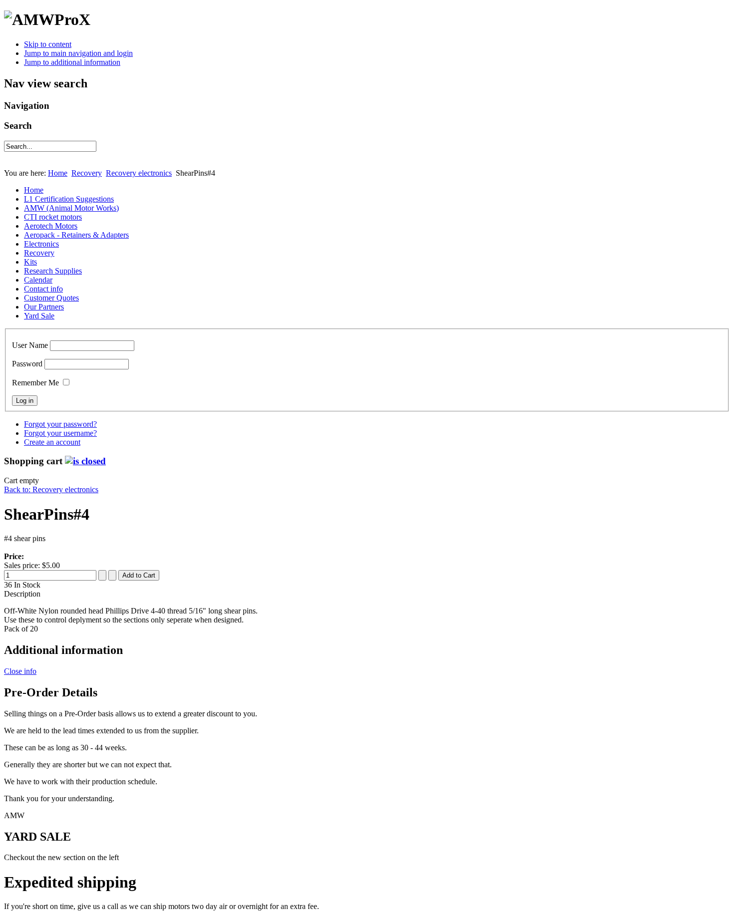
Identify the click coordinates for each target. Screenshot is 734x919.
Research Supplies (53, 271)
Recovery (86, 173)
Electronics (41, 244)
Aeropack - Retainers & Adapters (76, 235)
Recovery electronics (139, 173)
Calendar (38, 280)
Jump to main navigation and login (78, 53)
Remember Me (35, 382)
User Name (30, 345)
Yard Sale (39, 315)
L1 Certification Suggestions (69, 199)
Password (27, 363)
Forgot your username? (60, 433)
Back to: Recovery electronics (51, 489)
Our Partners (44, 307)
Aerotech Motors (50, 226)
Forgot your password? (60, 424)
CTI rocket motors (53, 217)
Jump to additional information (72, 62)
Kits (30, 262)
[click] (85, 461)
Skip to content (47, 44)
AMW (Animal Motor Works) (71, 208)
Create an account (52, 442)
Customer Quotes (51, 298)
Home (57, 173)
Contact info (43, 289)
